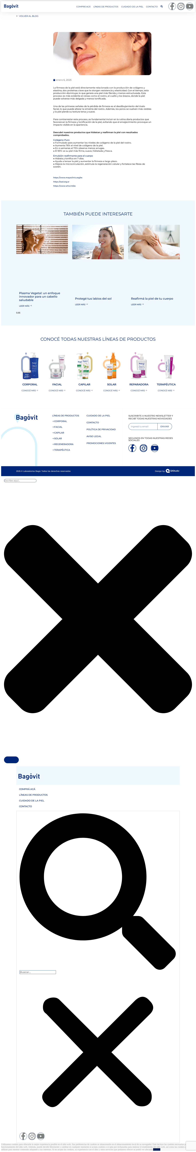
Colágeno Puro (61, 140)
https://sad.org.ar (61, 182)
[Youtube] (189, 6)
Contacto (152, 6)
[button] (98, 891)
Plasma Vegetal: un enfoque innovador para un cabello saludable (39, 296)
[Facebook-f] (172, 6)
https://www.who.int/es (64, 186)
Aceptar (156, 1149)
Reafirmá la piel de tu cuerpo (152, 298)
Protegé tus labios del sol (93, 298)
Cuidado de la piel (132, 6)
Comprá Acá (83, 6)
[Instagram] (181, 6)
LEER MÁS (24, 306)
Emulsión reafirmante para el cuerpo (73, 155)
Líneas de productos (105, 6)
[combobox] (20, 480)
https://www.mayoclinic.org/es (67, 177)
